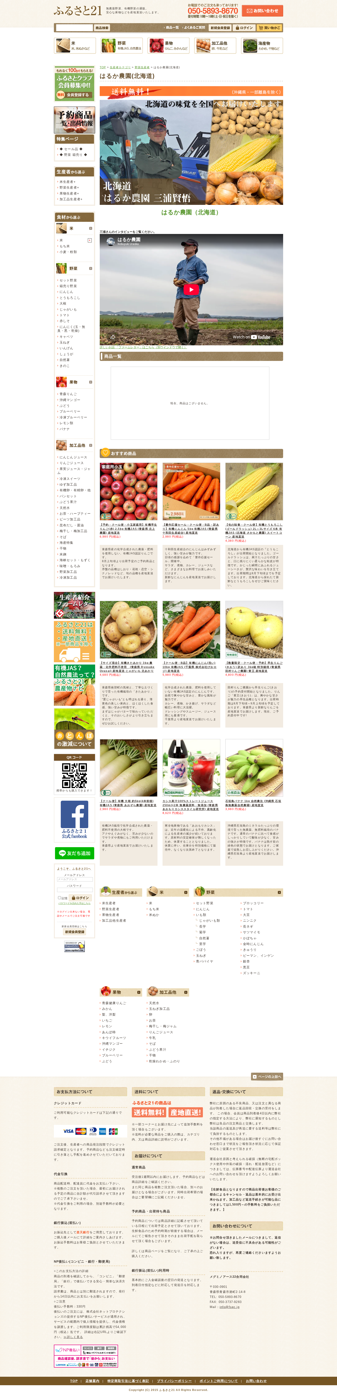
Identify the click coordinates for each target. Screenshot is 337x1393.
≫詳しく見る (73, 1337)
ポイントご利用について (219, 1381)
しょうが (67, 354)
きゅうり (250, 949)
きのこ (65, 366)
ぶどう (65, 405)
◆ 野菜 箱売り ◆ (74, 155)
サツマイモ (251, 932)
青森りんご (68, 394)
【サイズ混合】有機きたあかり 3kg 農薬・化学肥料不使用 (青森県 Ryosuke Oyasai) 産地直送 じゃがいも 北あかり (127, 666)
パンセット (68, 496)
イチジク (109, 1049)
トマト (65, 315)
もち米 (65, 246)
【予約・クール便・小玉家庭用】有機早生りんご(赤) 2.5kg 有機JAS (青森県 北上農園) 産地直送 (128, 528)
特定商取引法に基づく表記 (128, 1381)
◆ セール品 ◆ (71, 149)
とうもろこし (70, 297)
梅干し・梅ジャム (163, 1026)
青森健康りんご (114, 1003)
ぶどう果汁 (68, 502)
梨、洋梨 (109, 1014)
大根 (63, 303)
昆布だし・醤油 (72, 525)
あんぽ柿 (109, 1032)
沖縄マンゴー (70, 400)
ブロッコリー (253, 903)
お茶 (152, 1020)
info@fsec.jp (230, 1307)
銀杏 (246, 961)
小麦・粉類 (68, 252)
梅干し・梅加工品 (73, 531)
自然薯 (65, 360)
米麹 (63, 554)
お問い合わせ (256, 1381)
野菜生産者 (68, 187)
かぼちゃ (250, 938)
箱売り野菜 (68, 286)
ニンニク (250, 920)
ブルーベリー (70, 411)
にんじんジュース (73, 457)
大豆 (246, 915)
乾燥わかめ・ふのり (164, 1061)
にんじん (67, 292)
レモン (107, 1026)
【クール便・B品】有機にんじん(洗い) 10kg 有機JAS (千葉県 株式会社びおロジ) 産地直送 (190, 666)
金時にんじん (253, 944)
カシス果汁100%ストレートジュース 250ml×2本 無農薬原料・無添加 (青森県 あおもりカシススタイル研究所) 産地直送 (191, 805)
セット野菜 (68, 280)
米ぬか (154, 915)
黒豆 (246, 967)
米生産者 (67, 182)
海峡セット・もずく (75, 560)
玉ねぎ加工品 (159, 1009)
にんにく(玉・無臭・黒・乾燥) (71, 328)
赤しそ (65, 321)
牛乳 (152, 1038)
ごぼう (201, 949)
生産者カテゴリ (120, 67)
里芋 (202, 944)
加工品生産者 (70, 199)
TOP (103, 67)
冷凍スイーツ (70, 479)
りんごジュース (72, 463)
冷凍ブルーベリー (73, 417)
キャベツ (67, 336)
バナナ (65, 429)
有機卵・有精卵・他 (75, 490)
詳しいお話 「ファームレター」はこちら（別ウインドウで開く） (143, 347)
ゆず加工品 (68, 484)
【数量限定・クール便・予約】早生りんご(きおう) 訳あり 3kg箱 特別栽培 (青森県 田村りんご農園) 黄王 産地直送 (254, 666)
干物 (63, 548)
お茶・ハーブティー (75, 513)
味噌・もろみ (70, 566)
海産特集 (67, 542)
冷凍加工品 (68, 577)
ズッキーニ (251, 973)
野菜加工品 (68, 572)
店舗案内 (92, 1381)
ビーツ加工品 (70, 519)
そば (63, 537)
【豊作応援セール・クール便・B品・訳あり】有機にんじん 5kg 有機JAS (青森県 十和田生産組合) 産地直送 (191, 528)
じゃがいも (68, 309)
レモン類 (67, 423)
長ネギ (248, 926)
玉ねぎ (65, 342)
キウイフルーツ (114, 1038)
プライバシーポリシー (174, 1381)
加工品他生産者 (114, 920)
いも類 (201, 915)
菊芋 (202, 932)
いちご (107, 1020)
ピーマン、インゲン (258, 955)
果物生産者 (68, 193)
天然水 (65, 508)
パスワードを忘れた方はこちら (74, 903)
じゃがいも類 (209, 920)
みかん (107, 1009)
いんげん (67, 348)
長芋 (202, 926)
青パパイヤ (204, 961)
